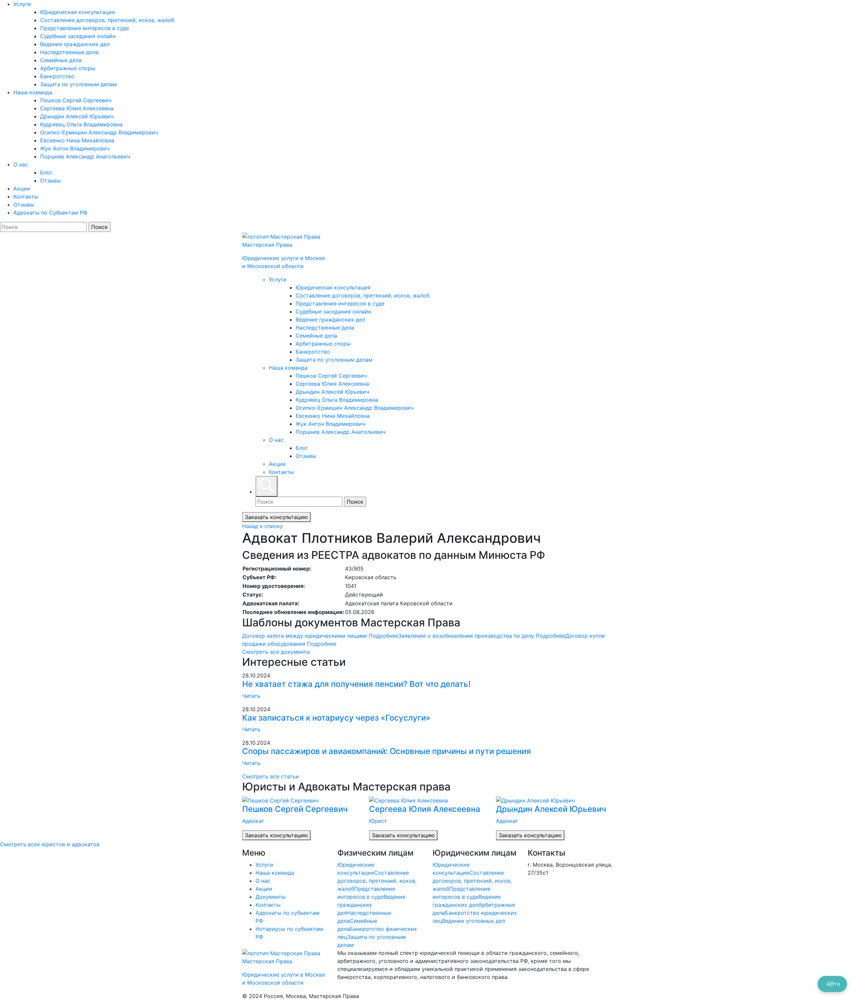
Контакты (25, 196)
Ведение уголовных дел (473, 920)
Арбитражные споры (67, 68)
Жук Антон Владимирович (75, 148)
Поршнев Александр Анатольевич (85, 156)
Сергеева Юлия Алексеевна (77, 108)
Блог (46, 172)
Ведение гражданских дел (75, 44)
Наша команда (32, 92)
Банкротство (57, 76)
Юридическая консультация (77, 12)
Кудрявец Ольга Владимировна (81, 124)
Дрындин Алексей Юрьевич (77, 116)
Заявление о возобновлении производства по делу (481, 635)
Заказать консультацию (276, 517)
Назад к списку (262, 526)
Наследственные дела (69, 52)
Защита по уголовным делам (78, 84)
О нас (20, 164)
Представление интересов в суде (84, 28)
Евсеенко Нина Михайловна (77, 140)
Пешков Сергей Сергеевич (75, 100)
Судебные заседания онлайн (78, 36)
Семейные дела (60, 60)
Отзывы (50, 180)
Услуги (22, 4)
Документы (270, 896)
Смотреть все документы (276, 651)
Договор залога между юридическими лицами (320, 635)
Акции (21, 188)
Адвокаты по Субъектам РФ (50, 212)
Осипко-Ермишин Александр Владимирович (99, 132)
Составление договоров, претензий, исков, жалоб (107, 20)
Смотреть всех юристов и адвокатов (50, 844)
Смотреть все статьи (270, 776)
